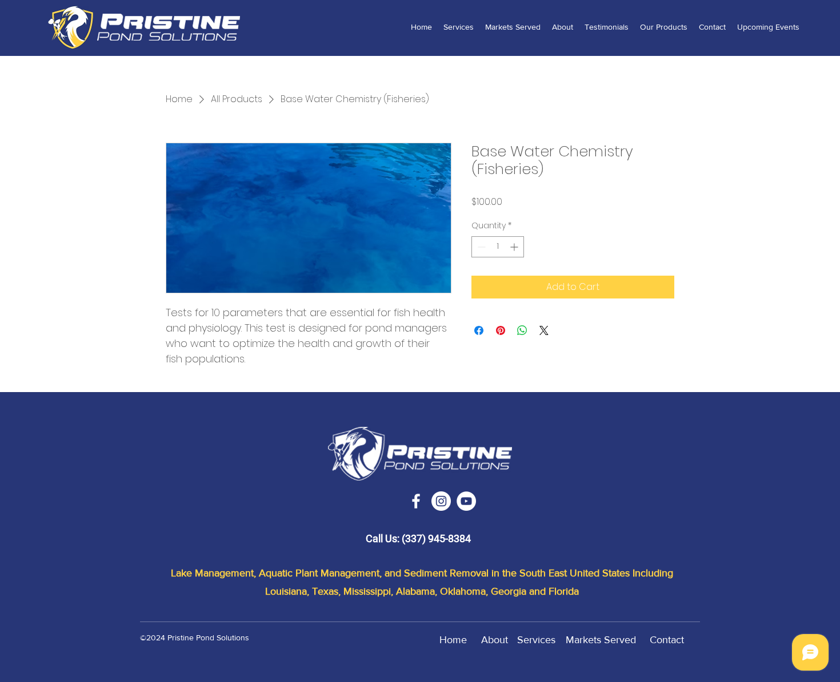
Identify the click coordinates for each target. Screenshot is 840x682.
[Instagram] (441, 501)
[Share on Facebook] (479, 330)
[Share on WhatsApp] (522, 330)
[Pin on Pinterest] (500, 330)
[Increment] (515, 247)
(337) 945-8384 (436, 538)
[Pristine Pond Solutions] (466, 501)
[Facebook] (416, 501)
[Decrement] (480, 247)
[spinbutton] (497, 247)
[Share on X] (544, 330)
